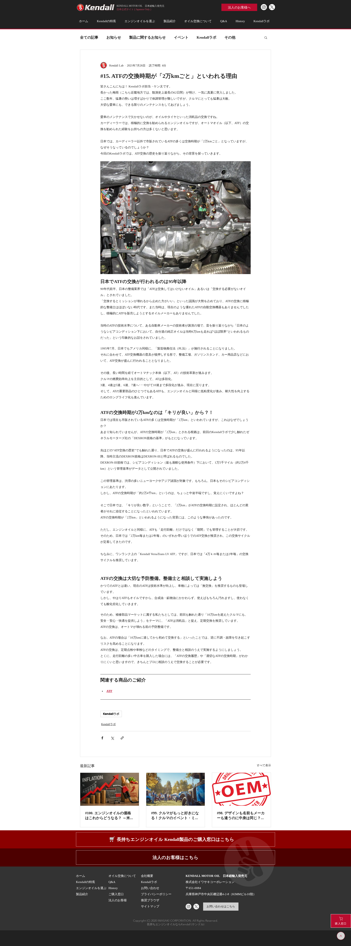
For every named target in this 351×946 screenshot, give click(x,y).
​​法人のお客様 (117, 900)
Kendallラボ (206, 37)
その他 (229, 37)
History (113, 887)
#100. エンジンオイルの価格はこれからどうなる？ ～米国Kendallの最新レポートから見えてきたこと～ (109, 815)
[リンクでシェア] (122, 738)
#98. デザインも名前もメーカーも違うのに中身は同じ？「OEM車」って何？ (241, 815)
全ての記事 (89, 37)
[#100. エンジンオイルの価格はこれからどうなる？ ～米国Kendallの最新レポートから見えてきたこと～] (109, 789)
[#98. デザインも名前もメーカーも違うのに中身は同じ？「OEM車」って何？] (241, 789)
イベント (181, 37)
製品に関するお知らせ (147, 37)
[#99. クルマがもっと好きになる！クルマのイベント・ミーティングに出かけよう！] (175, 789)
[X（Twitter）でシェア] (112, 738)
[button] (266, 37)
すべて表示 (264, 765)
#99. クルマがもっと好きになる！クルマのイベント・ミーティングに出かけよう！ (175, 815)
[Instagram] (264, 7)
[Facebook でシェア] (102, 738)
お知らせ (113, 37)
